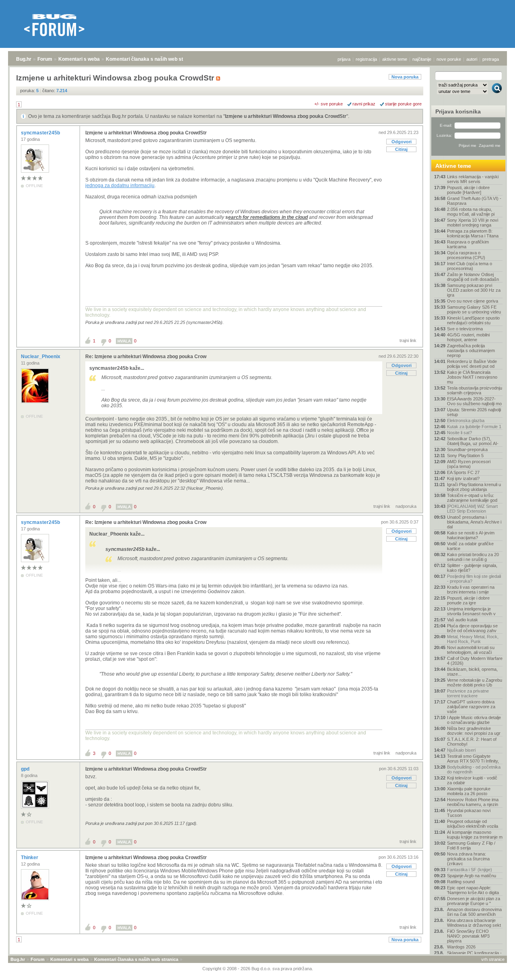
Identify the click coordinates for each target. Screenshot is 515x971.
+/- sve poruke (328, 103)
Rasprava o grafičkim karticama (468, 244)
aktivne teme (394, 59)
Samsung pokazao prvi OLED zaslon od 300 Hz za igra (474, 290)
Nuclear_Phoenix (41, 356)
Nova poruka (404, 76)
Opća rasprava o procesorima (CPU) (466, 255)
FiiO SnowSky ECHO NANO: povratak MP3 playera (468, 936)
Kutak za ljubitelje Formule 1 (474, 426)
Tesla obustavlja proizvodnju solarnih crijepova (474, 390)
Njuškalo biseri (461, 750)
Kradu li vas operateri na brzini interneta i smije (470, 589)
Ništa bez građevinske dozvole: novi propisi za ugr (474, 731)
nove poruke (449, 59)
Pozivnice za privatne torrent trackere (468, 693)
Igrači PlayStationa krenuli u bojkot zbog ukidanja (474, 487)
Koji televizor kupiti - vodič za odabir (472, 780)
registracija (366, 59)
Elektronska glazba (465, 420)
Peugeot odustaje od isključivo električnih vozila (472, 824)
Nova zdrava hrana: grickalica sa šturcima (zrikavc (468, 858)
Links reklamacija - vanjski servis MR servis (473, 179)
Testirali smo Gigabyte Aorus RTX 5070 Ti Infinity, (473, 758)
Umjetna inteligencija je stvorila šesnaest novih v (471, 611)
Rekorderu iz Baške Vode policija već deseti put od (472, 364)
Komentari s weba (79, 59)
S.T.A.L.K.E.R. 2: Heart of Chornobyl (471, 741)
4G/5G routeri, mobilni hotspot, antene (468, 337)
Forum (44, 59)
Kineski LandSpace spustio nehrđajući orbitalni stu (473, 320)
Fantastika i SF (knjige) (469, 869)
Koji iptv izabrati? (463, 478)
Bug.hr (23, 59)
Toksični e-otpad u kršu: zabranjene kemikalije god (472, 498)
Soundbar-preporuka (467, 449)
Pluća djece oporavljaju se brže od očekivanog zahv (472, 628)
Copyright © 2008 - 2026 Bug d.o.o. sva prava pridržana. (257, 968)
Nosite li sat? (459, 432)
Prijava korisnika (458, 111)
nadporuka (406, 506)
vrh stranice (493, 959)
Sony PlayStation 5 (465, 455)
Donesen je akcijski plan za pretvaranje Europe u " (473, 901)
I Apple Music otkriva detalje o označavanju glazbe (474, 720)
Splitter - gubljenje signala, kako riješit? (472, 568)
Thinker (30, 857)
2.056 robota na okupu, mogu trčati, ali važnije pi (470, 211)
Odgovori (401, 141)
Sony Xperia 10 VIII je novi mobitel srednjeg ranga (472, 222)
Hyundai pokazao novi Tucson (468, 813)
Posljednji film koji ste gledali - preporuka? (474, 578)
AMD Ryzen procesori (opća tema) (468, 464)
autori (471, 59)
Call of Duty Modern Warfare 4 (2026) (475, 661)
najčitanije (421, 59)
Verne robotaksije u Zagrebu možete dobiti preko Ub (474, 682)
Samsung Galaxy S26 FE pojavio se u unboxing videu (474, 309)
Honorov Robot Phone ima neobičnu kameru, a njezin (473, 802)
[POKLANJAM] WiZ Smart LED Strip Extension (472, 508)
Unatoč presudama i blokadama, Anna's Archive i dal (474, 522)
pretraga (490, 59)
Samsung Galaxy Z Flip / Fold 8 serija (471, 845)
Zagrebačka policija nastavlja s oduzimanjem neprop (471, 350)
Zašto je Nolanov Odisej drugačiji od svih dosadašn (473, 277)
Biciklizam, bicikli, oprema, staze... (472, 671)
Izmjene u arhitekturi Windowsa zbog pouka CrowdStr (285, 116)
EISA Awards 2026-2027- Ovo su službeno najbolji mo (474, 401)
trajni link (408, 340)
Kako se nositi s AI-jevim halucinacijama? (470, 535)
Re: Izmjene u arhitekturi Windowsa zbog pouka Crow (145, 356)
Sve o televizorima (465, 328)
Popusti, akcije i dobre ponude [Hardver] (468, 190)
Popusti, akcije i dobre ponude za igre (468, 600)
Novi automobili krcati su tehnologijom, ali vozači (470, 650)
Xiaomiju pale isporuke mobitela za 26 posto (468, 791)
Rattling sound (461, 881)
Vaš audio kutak (462, 619)
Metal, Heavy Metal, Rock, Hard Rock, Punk (473, 639)
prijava (344, 59)
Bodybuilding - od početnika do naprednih (474, 769)
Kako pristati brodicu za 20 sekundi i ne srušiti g (473, 557)
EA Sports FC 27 (463, 472)
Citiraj (401, 149)
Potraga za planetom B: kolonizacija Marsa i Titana (473, 233)
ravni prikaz (363, 103)
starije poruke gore (403, 103)
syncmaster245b (41, 133)
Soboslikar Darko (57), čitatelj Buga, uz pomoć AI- (473, 441)
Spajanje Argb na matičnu (471, 875)
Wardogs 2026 (461, 946)
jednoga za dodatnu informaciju (119, 185)
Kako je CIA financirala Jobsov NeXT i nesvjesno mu (472, 377)
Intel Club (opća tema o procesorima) (469, 266)
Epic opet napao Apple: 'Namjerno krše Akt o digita (473, 890)
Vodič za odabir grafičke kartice (470, 546)
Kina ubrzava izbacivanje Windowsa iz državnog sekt (474, 923)
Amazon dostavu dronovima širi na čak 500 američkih (474, 912)
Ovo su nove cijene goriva (472, 301)
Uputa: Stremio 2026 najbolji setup (474, 412)
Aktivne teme (453, 166)
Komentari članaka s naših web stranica (152, 59)
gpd (26, 769)
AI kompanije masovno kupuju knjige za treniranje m (475, 834)
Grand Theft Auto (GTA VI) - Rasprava (474, 201)
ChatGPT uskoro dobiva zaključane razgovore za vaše (471, 706)
